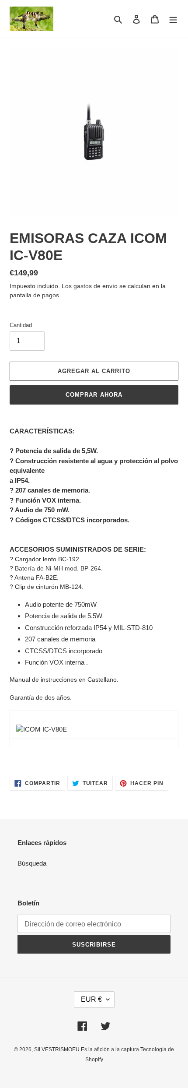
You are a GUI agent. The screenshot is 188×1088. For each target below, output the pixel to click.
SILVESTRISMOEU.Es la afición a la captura (87, 1049)
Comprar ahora (94, 394)
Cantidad (21, 325)
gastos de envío (95, 285)
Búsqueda (31, 863)
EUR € (91, 999)
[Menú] (173, 19)
